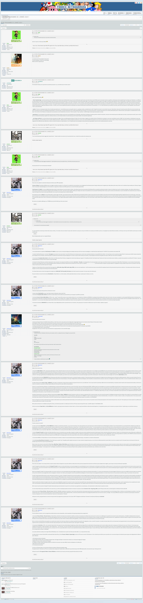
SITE (104, 13)
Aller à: (2, 566)
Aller (29, 568)
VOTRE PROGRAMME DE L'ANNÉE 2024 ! (11, 22)
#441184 (34, 55)
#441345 (34, 510)
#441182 (34, 32)
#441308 (34, 460)
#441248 (34, 287)
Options (118, 563)
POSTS (114, 13)
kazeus (8, 67)
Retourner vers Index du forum (26, 570)
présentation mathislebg (10, 591)
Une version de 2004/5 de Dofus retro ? (13, 587)
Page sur (131, 563)
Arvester (8, 144)
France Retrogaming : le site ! (70, 580)
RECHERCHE (121, 13)
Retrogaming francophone (69, 590)
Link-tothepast (67, 594)
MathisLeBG (8, 588)
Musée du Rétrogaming (69, 584)
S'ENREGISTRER (136, 13)
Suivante (140, 563)
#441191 (34, 81)
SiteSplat (136, 599)
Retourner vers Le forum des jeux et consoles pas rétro (10, 570)
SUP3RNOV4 (9, 83)
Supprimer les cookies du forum (70, 596)
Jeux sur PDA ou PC (9, 580)
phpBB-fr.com (46, 601)
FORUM (109, 13)
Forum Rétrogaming (68, 582)
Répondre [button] (4, 28)
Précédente (122, 563)
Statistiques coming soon (69, 592)
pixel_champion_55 (9, 581)
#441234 (34, 179)
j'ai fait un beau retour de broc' (40, 48)
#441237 (34, 214)
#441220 (34, 94)
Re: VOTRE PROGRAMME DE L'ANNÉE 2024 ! (43, 31)
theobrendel (9, 328)
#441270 (34, 420)
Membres (66, 586)
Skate (8, 43)
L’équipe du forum (68, 588)
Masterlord (9, 192)
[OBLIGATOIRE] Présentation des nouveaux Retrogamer (16, 583)
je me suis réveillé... (52, 48)
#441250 (34, 316)
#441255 (34, 365)
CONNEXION (128, 13)
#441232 (34, 156)
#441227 (34, 133)
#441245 (34, 245)
